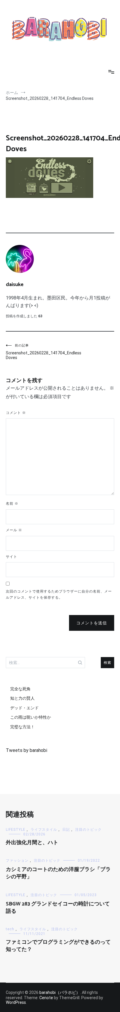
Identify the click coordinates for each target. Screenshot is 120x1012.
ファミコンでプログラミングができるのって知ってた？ (58, 946)
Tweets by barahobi (26, 750)
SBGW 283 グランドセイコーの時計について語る (58, 908)
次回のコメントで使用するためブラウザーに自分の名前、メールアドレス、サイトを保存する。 (59, 594)
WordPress (16, 1002)
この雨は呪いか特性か (30, 717)
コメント (16, 413)
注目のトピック (88, 830)
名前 (12, 503)
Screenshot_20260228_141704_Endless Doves (33, 352)
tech (10, 929)
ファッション (17, 860)
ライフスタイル (44, 830)
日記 (66, 830)
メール (14, 530)
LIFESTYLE (15, 830)
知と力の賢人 (22, 698)
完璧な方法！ (22, 726)
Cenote (46, 997)
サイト (11, 557)
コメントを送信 (91, 623)
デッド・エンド (24, 708)
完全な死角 (20, 689)
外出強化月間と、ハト (32, 842)
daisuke (15, 284)
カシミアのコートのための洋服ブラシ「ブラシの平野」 (58, 873)
